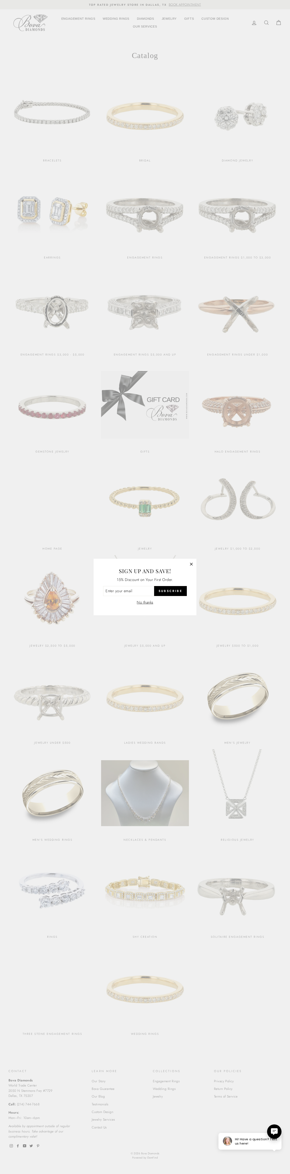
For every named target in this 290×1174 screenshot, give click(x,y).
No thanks (145, 602)
